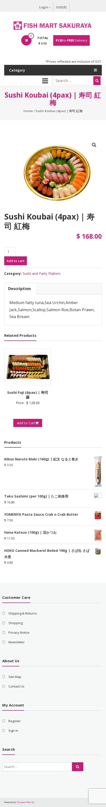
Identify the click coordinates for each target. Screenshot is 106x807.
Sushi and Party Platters (42, 273)
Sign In (13, 730)
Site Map (14, 677)
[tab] (19, 288)
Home (28, 111)
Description (19, 288)
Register (14, 721)
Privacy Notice (18, 632)
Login (43, 7)
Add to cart (15, 261)
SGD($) (61, 7)
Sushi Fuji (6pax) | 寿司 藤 (29, 395)
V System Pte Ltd (25, 802)
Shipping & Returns (22, 613)
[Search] (97, 80)
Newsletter (16, 642)
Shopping (15, 623)
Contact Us (16, 686)
